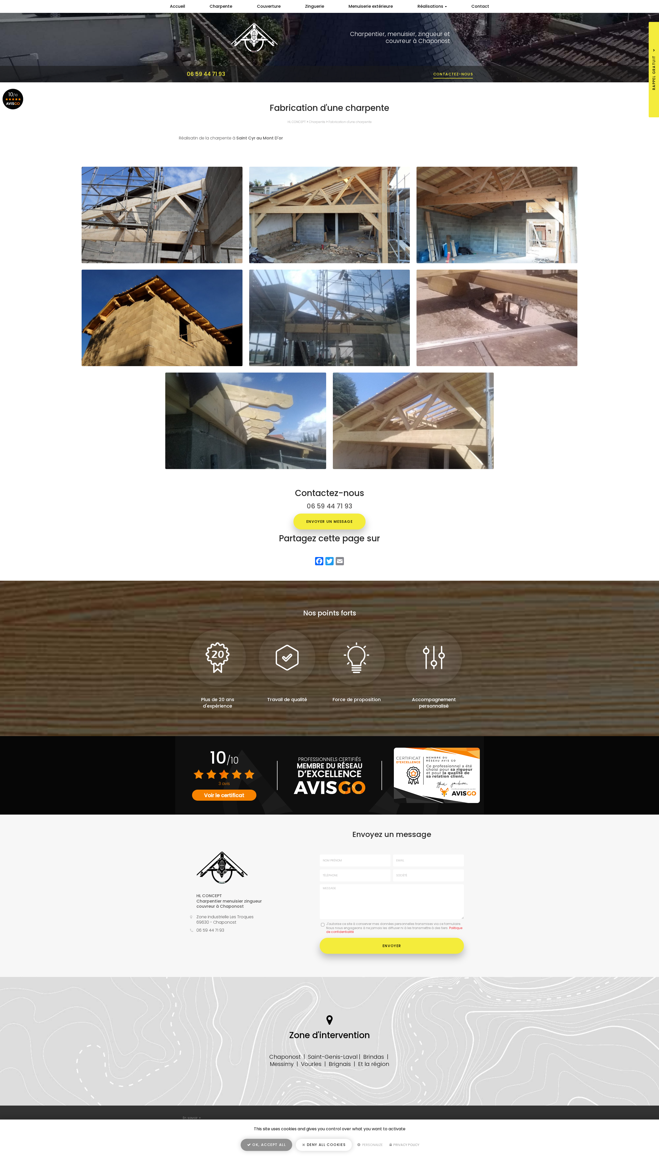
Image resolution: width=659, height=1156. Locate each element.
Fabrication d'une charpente (350, 122)
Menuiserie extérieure (371, 6)
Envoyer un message (329, 521)
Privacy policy (406, 1144)
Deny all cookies (326, 1144)
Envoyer (392, 945)
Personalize (372, 1144)
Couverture (269, 6)
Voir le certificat (224, 795)
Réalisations (431, 6)
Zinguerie (314, 6)
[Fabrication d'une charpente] (162, 215)
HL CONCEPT (297, 122)
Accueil (177, 6)
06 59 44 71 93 (206, 74)
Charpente (221, 6)
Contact (480, 6)
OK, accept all (268, 1144)
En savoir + (192, 1118)
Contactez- (453, 74)
